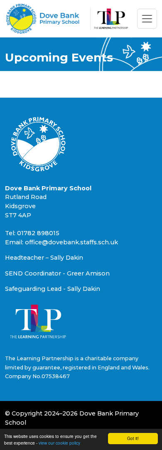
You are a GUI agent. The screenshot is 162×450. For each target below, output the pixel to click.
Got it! (133, 438)
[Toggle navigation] (147, 19)
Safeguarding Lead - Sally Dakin (52, 289)
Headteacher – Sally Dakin (44, 257)
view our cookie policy (59, 443)
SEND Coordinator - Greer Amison (57, 273)
